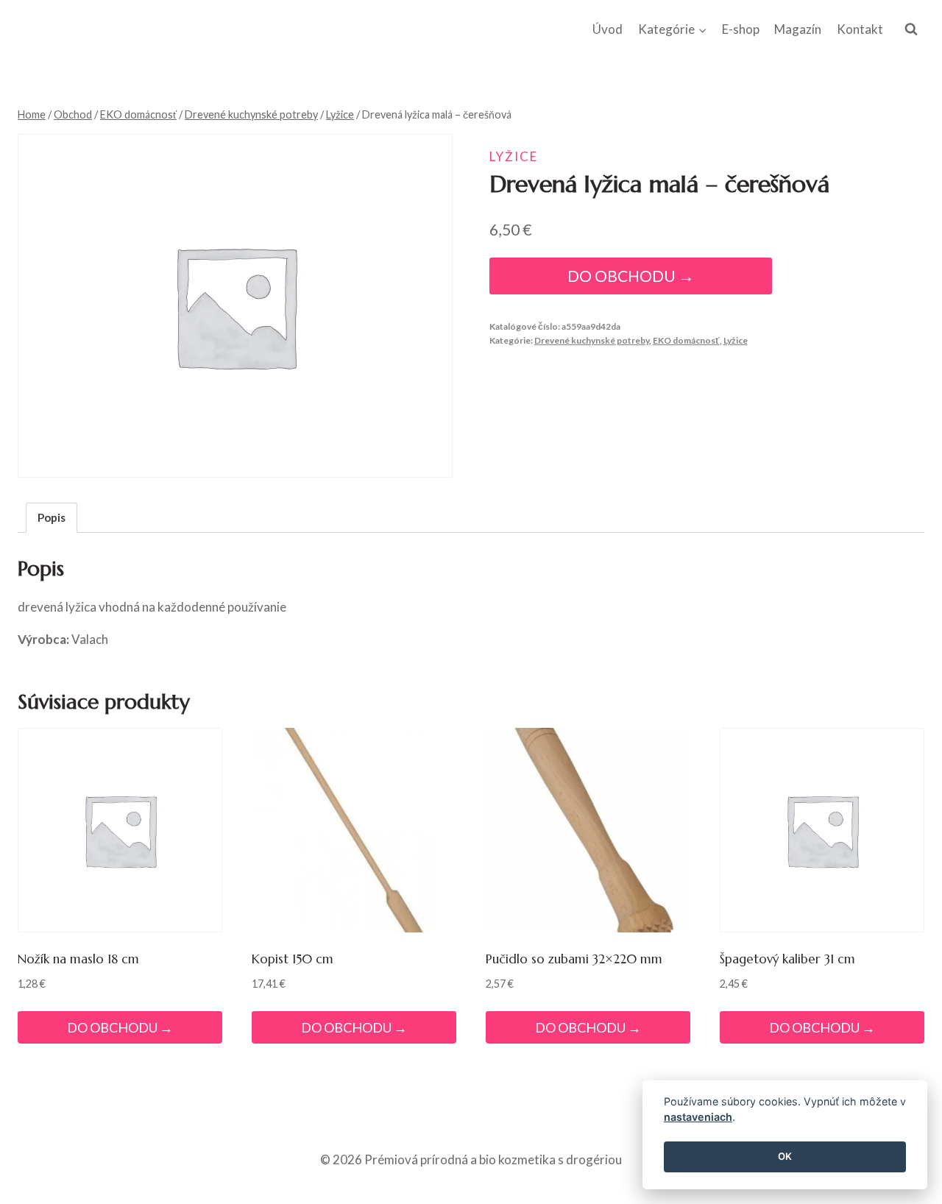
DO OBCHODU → (630, 276)
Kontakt (860, 29)
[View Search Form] (911, 29)
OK (785, 1157)
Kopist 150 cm (292, 959)
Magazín (797, 29)
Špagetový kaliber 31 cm (787, 959)
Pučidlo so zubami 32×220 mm (574, 959)
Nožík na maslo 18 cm (78, 959)
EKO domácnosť (686, 340)
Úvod (607, 29)
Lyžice (513, 156)
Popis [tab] (51, 517)
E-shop (740, 29)
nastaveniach (698, 1117)
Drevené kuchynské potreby (591, 340)
